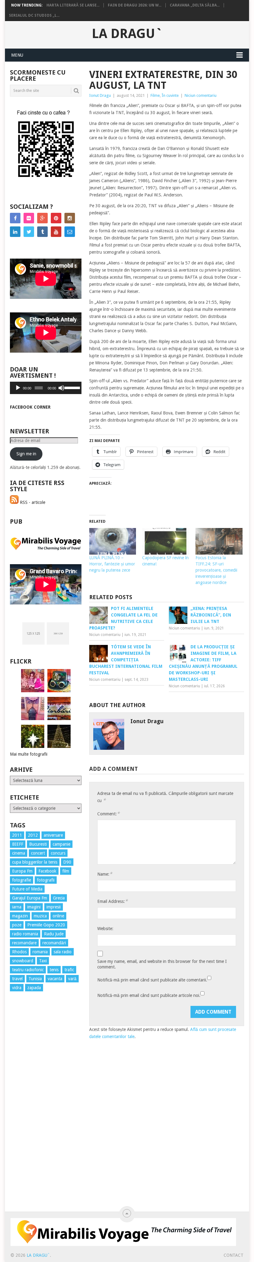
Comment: (108, 814)
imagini (34, 906)
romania (40, 951)
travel (17, 978)
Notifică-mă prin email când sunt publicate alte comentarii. (152, 979)
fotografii (46, 880)
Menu (17, 55)
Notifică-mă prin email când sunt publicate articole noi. (148, 995)
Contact (233, 1255)
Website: (105, 928)
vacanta (55, 978)
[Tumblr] (42, 231)
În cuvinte (170, 95)
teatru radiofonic (28, 969)
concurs (58, 853)
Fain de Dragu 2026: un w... (134, 5)
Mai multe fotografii (28, 754)
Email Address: (112, 901)
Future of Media (27, 888)
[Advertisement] (34, 1108)
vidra (16, 987)
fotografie (21, 880)
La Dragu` (127, 33)
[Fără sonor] (61, 388)
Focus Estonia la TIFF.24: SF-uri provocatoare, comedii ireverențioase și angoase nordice (216, 570)
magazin (20, 915)
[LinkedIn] (15, 231)
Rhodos (19, 951)
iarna (16, 906)
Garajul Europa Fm (29, 897)
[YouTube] (56, 231)
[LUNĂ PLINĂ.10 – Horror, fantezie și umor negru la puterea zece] (112, 541)
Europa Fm (22, 871)
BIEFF (17, 844)
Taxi (43, 960)
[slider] (71, 387)
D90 (67, 862)
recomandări (54, 942)
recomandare (24, 942)
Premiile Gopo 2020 (46, 924)
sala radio (63, 951)
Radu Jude (54, 933)
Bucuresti (38, 844)
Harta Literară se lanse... (72, 5)
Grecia (59, 897)
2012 (33, 835)
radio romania (25, 933)
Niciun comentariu (201, 95)
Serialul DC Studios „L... (34, 15)
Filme (155, 95)
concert (38, 853)
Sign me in (26, 453)
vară (72, 978)
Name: (104, 874)
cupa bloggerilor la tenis (34, 862)
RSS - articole (32, 502)
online (58, 915)
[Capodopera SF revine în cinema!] (165, 541)
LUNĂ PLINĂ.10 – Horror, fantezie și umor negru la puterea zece (112, 564)
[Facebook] (15, 218)
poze (16, 924)
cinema (18, 853)
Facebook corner (30, 407)
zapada (34, 987)
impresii (53, 906)
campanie (61, 844)
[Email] (69, 231)
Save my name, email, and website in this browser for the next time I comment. (162, 964)
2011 (17, 835)
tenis (54, 969)
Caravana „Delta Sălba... (195, 5)
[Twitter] (29, 231)
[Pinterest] (56, 218)
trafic (69, 969)
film (65, 871)
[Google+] (42, 218)
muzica (40, 915)
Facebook (47, 871)
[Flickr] (29, 218)
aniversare (53, 835)
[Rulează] (18, 388)
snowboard (22, 960)
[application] (45, 388)
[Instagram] (69, 218)
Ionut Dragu (100, 95)
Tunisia (35, 978)
